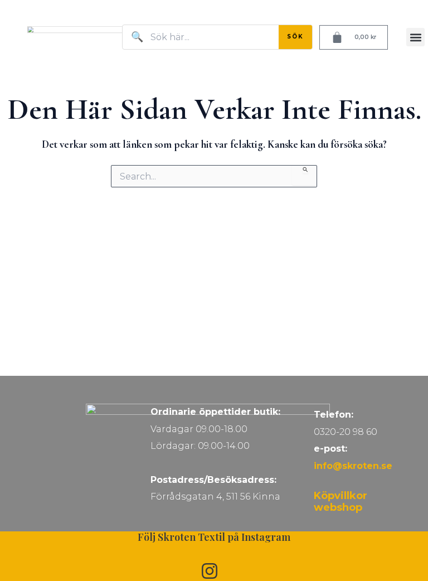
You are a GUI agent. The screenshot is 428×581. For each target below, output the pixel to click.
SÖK (295, 36)
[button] (415, 37)
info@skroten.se (353, 466)
